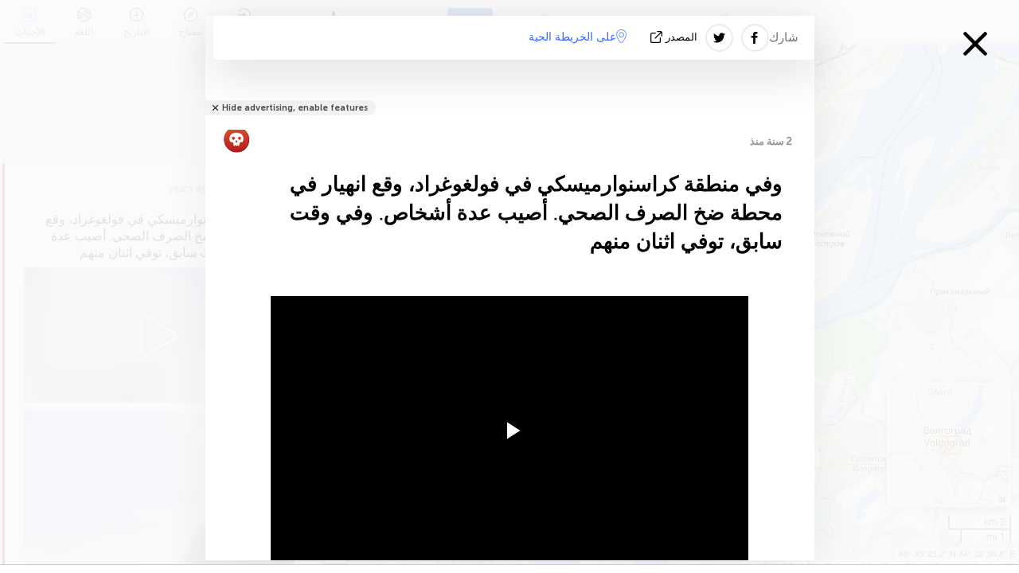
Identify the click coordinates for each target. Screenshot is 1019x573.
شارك (783, 37)
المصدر (681, 37)
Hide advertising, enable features (295, 108)
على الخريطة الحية (572, 37)
